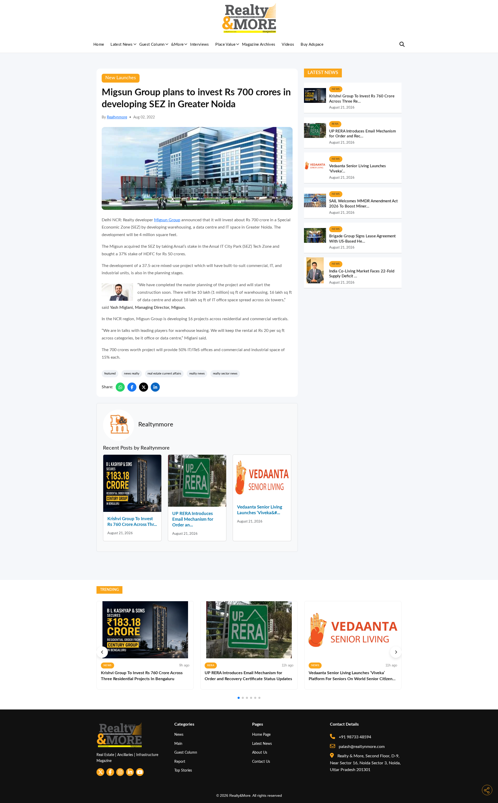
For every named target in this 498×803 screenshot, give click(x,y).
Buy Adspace (312, 44)
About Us (259, 752)
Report (179, 762)
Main (178, 744)
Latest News (121, 44)
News (178, 735)
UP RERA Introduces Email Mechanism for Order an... (192, 519)
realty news (197, 373)
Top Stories (183, 770)
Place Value (225, 44)
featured (110, 373)
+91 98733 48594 (354, 737)
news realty (131, 373)
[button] (102, 652)
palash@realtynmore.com (361, 747)
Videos (288, 44)
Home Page (261, 735)
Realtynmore (117, 117)
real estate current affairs (164, 373)
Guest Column (152, 44)
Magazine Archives (258, 44)
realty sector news (225, 373)
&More (177, 44)
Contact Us (261, 762)
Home (98, 44)
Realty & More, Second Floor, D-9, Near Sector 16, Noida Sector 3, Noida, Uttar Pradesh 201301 (365, 763)
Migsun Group (167, 220)
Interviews (199, 44)
